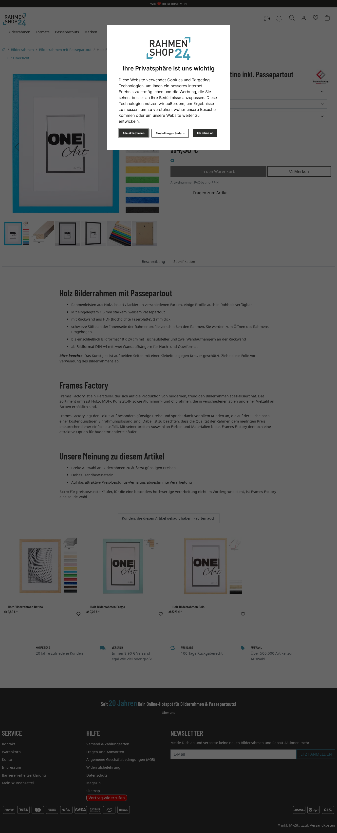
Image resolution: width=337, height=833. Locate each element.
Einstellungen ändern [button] (170, 133)
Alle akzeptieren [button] (134, 133)
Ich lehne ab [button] (205, 133)
